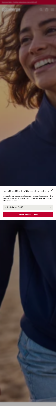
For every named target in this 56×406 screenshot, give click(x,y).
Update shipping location (28, 214)
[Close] (52, 190)
